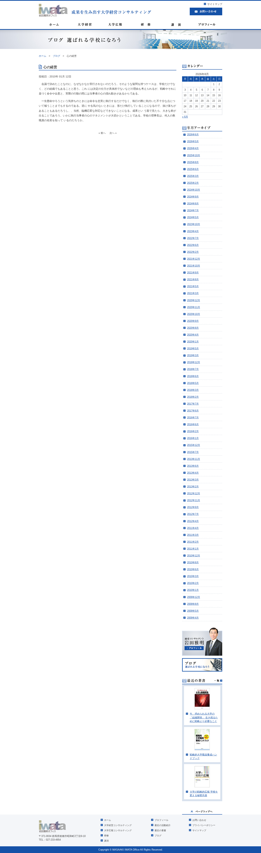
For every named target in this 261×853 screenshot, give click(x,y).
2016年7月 (193, 417)
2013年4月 (193, 472)
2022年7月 (193, 238)
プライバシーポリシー (203, 825)
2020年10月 (193, 314)
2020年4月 (193, 334)
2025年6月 (193, 169)
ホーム (107, 820)
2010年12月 (193, 555)
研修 (106, 835)
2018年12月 (193, 362)
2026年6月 (193, 134)
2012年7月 (193, 514)
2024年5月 (193, 217)
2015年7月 (193, 452)
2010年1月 (193, 590)
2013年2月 (193, 486)
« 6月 (185, 116)
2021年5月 (193, 286)
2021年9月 (193, 272)
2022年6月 (193, 245)
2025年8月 (193, 162)
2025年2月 (193, 182)
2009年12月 (193, 597)
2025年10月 (193, 155)
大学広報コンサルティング (118, 830)
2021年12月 (193, 258)
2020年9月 (193, 321)
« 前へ (102, 133)
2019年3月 (193, 355)
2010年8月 (193, 562)
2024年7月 (193, 210)
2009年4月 (193, 617)
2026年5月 (193, 141)
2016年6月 (193, 424)
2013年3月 (193, 479)
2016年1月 (193, 438)
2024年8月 (193, 203)
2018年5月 (193, 383)
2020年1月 (193, 341)
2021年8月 (193, 279)
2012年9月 (193, 507)
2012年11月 (193, 500)
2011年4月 (193, 528)
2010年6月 (193, 569)
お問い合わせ (199, 820)
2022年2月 (193, 251)
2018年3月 (193, 390)
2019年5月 (193, 348)
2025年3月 (193, 176)
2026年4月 (193, 148)
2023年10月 (193, 224)
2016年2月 (193, 431)
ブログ (158, 835)
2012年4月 (193, 521)
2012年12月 (193, 493)
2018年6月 (193, 376)
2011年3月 (193, 534)
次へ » (113, 133)
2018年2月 (193, 396)
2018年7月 (193, 369)
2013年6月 (193, 465)
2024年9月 (193, 196)
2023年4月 (193, 231)
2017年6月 (193, 410)
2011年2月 (193, 541)
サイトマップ (214, 4)
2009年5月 (193, 610)
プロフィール (161, 820)
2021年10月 (193, 265)
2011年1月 (193, 548)
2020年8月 (193, 327)
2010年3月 (193, 576)
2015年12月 (193, 445)
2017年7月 (193, 403)
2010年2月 (193, 583)
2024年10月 (193, 189)
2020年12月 (193, 300)
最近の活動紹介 (163, 825)
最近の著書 (160, 830)
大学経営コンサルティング (118, 825)
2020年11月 (193, 307)
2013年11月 (193, 459)
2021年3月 (193, 293)
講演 (106, 840)
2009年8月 (193, 604)
